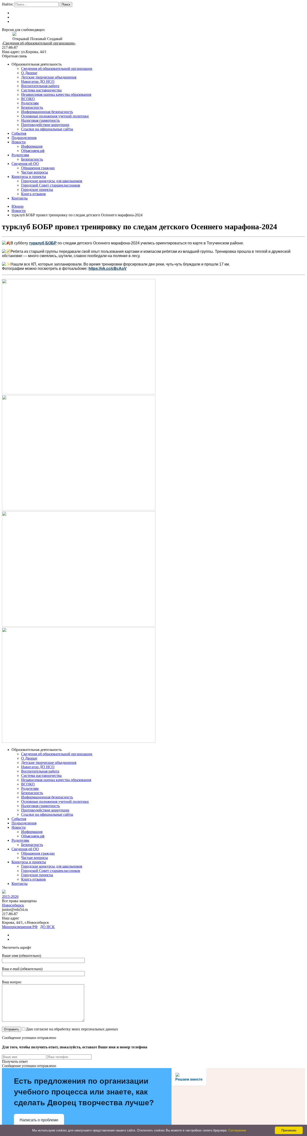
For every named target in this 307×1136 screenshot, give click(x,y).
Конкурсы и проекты (29, 177)
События (19, 133)
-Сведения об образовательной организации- (39, 43)
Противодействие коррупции (45, 125)
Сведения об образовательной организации (56, 68)
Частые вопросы (34, 172)
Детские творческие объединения (48, 77)
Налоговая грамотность (40, 120)
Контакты (20, 198)
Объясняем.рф (32, 151)
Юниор (18, 206)
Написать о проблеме (39, 1120)
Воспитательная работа (40, 86)
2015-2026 (10, 896)
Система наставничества (41, 90)
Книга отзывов (33, 194)
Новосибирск (13, 905)
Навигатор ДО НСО (37, 81)
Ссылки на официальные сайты (47, 129)
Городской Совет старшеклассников (50, 185)
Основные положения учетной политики (55, 116)
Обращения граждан (38, 168)
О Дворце (29, 73)
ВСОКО (28, 99)
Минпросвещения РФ (20, 927)
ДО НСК (47, 927)
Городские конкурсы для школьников (51, 181)
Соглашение (237, 1130)
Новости (19, 142)
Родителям (30, 103)
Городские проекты (37, 189)
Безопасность (32, 107)
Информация (31, 146)
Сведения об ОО (25, 164)
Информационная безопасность (47, 112)
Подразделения (24, 138)
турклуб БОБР (43, 243)
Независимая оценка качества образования (56, 94)
